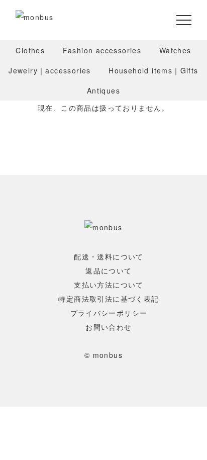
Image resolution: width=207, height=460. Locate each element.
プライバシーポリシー (109, 313)
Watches (175, 50)
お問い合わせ (108, 327)
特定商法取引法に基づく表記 (108, 299)
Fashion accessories (102, 50)
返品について (108, 270)
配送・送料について (109, 256)
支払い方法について (109, 285)
